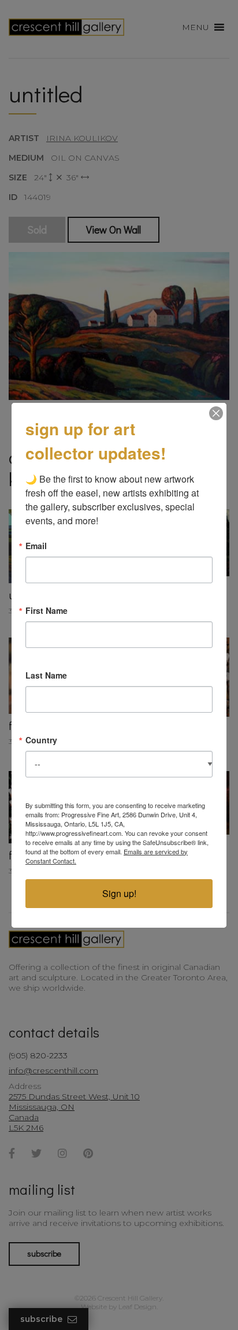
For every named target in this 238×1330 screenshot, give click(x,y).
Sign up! (119, 893)
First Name (46, 610)
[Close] (216, 413)
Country (41, 740)
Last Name (46, 675)
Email (36, 546)
